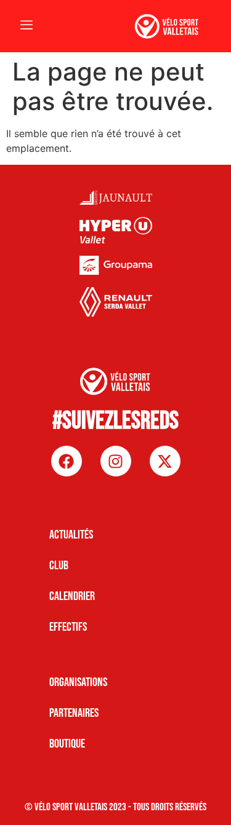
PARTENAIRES (74, 713)
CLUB (58, 565)
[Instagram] (115, 461)
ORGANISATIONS (78, 682)
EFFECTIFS (68, 627)
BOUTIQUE (67, 743)
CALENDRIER (72, 596)
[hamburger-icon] (26, 26)
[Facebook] (66, 461)
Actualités (71, 534)
